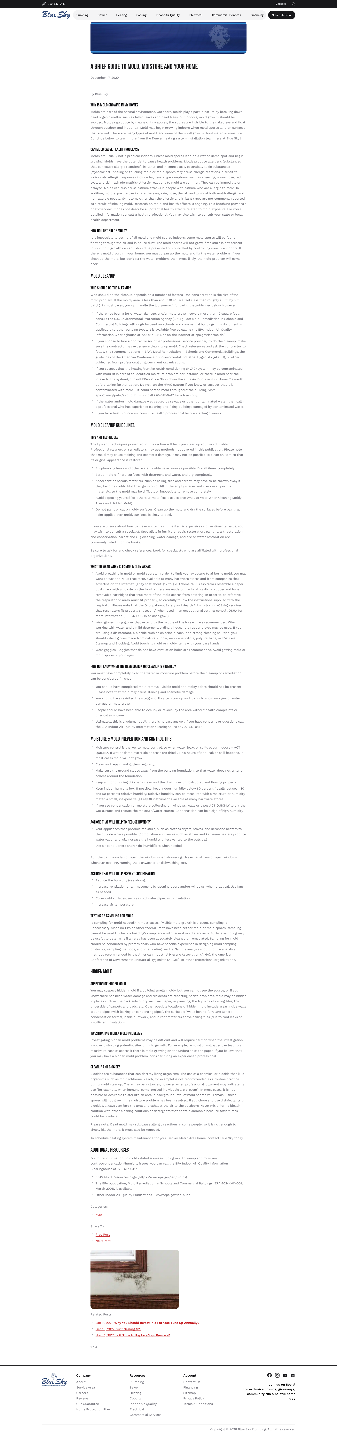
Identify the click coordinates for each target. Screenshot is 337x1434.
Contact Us (191, 1382)
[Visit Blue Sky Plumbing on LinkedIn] (293, 1375)
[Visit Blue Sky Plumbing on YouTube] (285, 1375)
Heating (121, 15)
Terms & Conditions (198, 1404)
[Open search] (293, 4)
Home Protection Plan (93, 1409)
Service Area (85, 1387)
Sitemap (189, 1393)
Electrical (195, 15)
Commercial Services (226, 15)
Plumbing (82, 15)
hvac (99, 1215)
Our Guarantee (87, 1404)
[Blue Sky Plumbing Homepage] (56, 15)
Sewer (102, 15)
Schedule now (281, 15)
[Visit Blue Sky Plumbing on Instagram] (277, 1375)
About (81, 1382)
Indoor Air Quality (168, 15)
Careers (82, 1393)
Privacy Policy (193, 1398)
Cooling (141, 15)
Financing (257, 15)
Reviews (82, 1398)
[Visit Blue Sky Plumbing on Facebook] (269, 1375)
